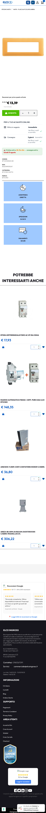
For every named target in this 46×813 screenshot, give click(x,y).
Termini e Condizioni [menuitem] (9, 711)
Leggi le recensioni (23, 782)
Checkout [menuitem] (6, 741)
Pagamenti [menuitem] (6, 708)
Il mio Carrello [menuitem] (7, 737)
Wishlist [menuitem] (5, 733)
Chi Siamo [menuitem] (6, 686)
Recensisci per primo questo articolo (14, 97)
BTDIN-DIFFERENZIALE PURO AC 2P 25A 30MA (20, 335)
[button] (23, 47)
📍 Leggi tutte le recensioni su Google (23, 617)
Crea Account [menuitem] (7, 729)
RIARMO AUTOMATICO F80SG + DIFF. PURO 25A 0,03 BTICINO (22, 401)
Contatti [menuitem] (5, 690)
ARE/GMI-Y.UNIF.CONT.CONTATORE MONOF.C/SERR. (23, 467)
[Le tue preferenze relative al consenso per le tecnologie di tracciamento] (4, 809)
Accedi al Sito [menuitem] (7, 725)
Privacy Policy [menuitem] (7, 715)
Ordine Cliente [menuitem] (8, 698)
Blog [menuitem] (4, 694)
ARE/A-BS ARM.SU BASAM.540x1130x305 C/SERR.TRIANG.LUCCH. (18, 533)
